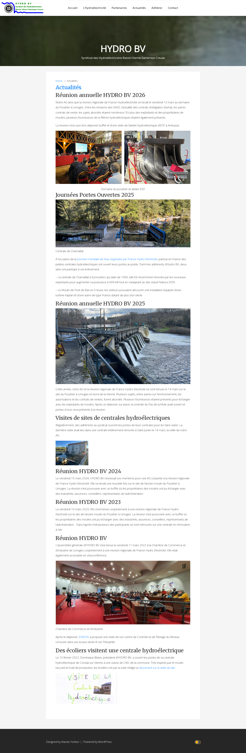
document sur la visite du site (157, 668)
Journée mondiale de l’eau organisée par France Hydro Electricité (117, 259)
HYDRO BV (123, 48)
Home (59, 80)
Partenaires (119, 8)
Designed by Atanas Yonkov (63, 742)
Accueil (72, 8)
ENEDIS (84, 637)
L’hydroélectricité (94, 8)
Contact (173, 8)
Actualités (139, 8)
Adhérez (156, 8)
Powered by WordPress (97, 742)
